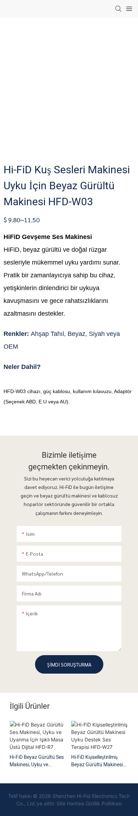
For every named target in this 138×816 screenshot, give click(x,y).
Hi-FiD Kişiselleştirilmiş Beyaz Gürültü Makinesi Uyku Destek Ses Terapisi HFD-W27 (98, 761)
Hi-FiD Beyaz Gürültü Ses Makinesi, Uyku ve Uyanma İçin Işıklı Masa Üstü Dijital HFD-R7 (37, 761)
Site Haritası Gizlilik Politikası (89, 803)
